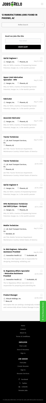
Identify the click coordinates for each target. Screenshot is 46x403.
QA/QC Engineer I (10, 58)
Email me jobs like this (14, 36)
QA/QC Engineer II (10, 185)
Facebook (24, 379)
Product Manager (10, 295)
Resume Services (23, 374)
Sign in (23, 353)
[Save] (41, 59)
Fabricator (7, 99)
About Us (23, 333)
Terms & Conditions (23, 336)
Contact (23, 329)
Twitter (24, 383)
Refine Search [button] (23, 25)
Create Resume (23, 366)
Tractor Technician (11, 137)
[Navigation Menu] (42, 4)
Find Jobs (23, 363)
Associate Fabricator (11, 118)
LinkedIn (25, 387)
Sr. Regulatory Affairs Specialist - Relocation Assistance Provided (16, 273)
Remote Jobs (23, 390)
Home (23, 326)
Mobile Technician (10, 225)
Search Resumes (23, 350)
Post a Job (23, 346)
